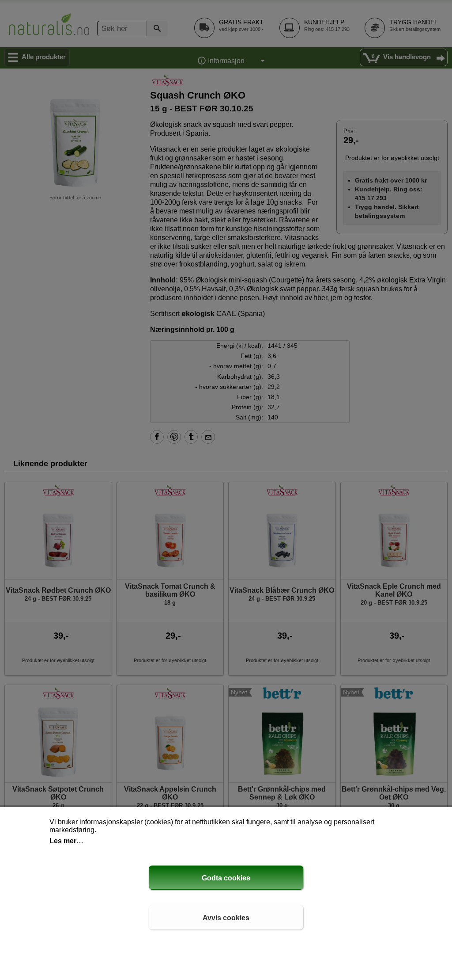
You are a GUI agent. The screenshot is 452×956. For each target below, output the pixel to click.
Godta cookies (226, 878)
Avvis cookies (226, 918)
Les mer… (66, 841)
